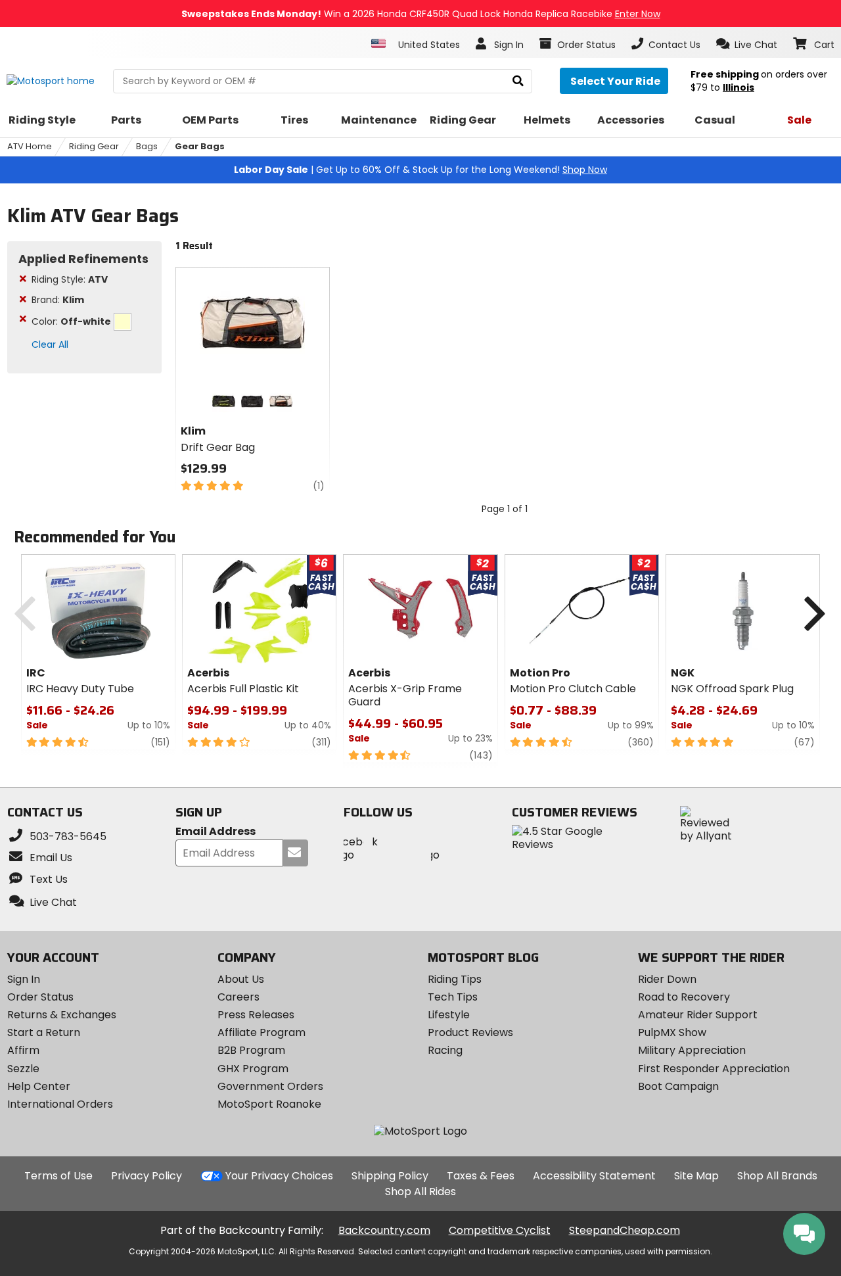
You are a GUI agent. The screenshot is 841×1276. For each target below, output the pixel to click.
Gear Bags (200, 146)
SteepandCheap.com (624, 1230)
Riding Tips (455, 979)
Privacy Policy (146, 1175)
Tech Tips (453, 996)
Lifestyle (449, 1014)
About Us (240, 979)
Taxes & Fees (480, 1175)
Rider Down (667, 979)
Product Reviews (470, 1032)
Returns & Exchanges (61, 1014)
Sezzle (23, 1068)
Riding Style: (70, 279)
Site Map (696, 1175)
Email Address (215, 832)
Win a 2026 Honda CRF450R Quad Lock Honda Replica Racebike (420, 13)
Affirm (23, 1050)
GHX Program (252, 1068)
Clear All (50, 344)
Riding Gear (94, 146)
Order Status (40, 996)
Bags (147, 146)
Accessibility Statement (594, 1175)
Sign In (23, 979)
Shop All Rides (420, 1191)
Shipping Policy (390, 1175)
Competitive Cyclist (500, 1230)
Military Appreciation (692, 1050)
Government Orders (270, 1086)
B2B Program (251, 1050)
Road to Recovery (684, 996)
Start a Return (43, 1032)
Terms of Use (58, 1175)
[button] (747, 44)
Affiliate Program (261, 1032)
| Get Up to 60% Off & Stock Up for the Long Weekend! (420, 169)
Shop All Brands (777, 1175)
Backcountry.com (384, 1230)
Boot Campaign (678, 1086)
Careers (238, 996)
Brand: (58, 299)
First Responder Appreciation (714, 1068)
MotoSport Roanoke (269, 1104)
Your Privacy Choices (279, 1176)
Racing (445, 1050)
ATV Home (29, 146)
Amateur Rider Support (698, 1014)
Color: (71, 321)
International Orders (60, 1104)
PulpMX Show (672, 1032)
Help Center (38, 1086)
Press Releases (255, 1014)
